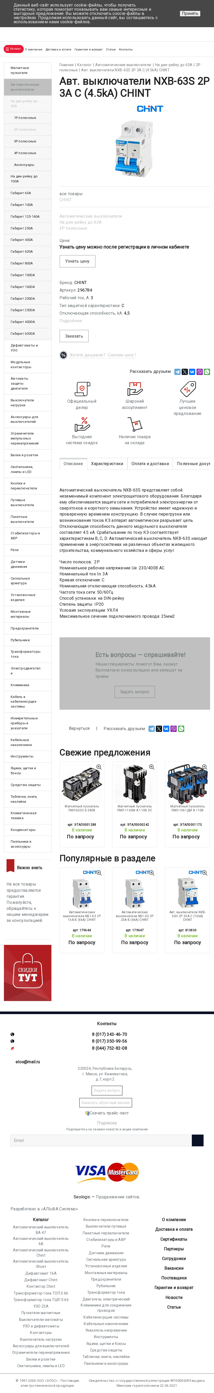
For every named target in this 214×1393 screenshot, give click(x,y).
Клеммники (20, 685)
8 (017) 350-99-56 (109, 1041)
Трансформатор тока (106, 1292)
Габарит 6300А (23, 334)
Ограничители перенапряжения (41, 1352)
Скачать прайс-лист (109, 1113)
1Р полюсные (25, 118)
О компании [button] (33, 49)
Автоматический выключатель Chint (41, 1252)
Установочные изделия (23, 597)
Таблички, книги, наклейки (24, 799)
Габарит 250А (22, 228)
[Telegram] (177, 372)
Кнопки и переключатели (24, 485)
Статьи (111, 49)
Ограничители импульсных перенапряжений (25, 438)
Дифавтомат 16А (41, 1273)
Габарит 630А (22, 251)
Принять (190, 13)
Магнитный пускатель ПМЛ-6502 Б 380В (82, 808)
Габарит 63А (21, 193)
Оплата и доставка (150, 463)
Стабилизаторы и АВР (25, 535)
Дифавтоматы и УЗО (24, 347)
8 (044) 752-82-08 (109, 1048)
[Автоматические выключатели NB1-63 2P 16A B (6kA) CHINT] (82, 890)
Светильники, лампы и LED (22, 469)
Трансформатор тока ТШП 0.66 (41, 1300)
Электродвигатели (26, 670)
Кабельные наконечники (21, 742)
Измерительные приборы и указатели (24, 723)
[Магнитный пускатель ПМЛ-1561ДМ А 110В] (187, 784)
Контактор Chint (41, 1286)
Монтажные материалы (21, 614)
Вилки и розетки (24, 455)
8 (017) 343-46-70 (109, 1034)
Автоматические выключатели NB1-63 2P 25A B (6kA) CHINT (134, 916)
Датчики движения (19, 564)
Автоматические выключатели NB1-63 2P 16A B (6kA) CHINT (82, 916)
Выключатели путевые (106, 1226)
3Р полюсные (25, 141)
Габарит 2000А (23, 298)
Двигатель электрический (106, 1299)
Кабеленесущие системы (106, 1317)
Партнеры (174, 1248)
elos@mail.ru (28, 1061)
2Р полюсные (73, 228)
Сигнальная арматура (20, 580)
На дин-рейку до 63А (81, 222)
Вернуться (79, 728)
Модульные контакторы (21, 364)
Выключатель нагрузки (41, 1339)
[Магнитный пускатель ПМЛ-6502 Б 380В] (82, 784)
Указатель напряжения (106, 1330)
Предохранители (25, 628)
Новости (173, 1297)
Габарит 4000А (23, 322)
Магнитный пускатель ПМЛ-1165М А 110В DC (134, 808)
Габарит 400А (22, 240)
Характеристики (107, 463)
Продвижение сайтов (117, 1196)
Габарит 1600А (23, 287)
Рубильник (106, 1286)
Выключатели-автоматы (41, 1319)
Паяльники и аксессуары (21, 844)
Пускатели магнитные (41, 1313)
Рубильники (20, 640)
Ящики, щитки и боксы (23, 770)
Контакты (126, 49)
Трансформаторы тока (25, 654)
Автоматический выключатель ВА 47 (41, 1229)
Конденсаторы (23, 830)
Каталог (41, 1219)
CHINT (66, 199)
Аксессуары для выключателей (24, 419)
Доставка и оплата (59, 49)
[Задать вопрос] (204, 32)
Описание (73, 463)
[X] (185, 372)
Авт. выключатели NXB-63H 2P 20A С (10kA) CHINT (187, 916)
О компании (174, 1219)
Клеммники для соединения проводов (106, 1308)
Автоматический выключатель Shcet (41, 1264)
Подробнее (71, 320)
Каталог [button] (15, 48)
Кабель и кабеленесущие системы (23, 702)
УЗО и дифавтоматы (41, 1326)
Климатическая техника (24, 815)
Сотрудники (174, 1258)
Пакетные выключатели (22, 519)
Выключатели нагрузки (22, 402)
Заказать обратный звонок (105, 1103)
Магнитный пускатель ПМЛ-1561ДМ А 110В (187, 808)
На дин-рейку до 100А (24, 178)
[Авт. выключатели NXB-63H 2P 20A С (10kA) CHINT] (187, 890)
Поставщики (174, 1277)
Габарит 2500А (23, 310)
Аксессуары (24, 165)
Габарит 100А (22, 205)
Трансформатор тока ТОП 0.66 (41, 1293)
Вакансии (173, 1268)
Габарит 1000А (23, 275)
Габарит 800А (22, 263)
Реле (15, 550)
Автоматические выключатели (91, 216)
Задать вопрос (135, 691)
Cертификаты (174, 1239)
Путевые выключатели (22, 502)
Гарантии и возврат (89, 49)
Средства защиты (26, 785)
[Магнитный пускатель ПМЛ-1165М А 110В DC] (134, 784)
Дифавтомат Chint (41, 1280)
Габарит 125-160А (25, 216)
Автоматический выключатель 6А (41, 1241)
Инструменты (22, 756)
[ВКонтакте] (192, 372)
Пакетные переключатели (106, 1233)
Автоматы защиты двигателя (19, 383)
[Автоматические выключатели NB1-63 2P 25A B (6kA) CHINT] (134, 890)
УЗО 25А (41, 1306)
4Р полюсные (25, 153)
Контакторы (41, 1333)
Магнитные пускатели (20, 70)
